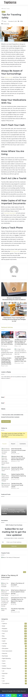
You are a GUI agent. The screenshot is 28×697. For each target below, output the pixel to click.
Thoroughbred (5, 683)
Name (3, 397)
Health (3, 641)
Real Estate (5, 656)
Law (3, 671)
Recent (13, 443)
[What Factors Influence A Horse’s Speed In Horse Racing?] (5, 592)
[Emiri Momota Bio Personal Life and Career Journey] (6, 451)
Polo (3, 678)
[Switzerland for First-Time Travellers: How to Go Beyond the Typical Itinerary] (7, 334)
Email (3, 403)
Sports (3, 661)
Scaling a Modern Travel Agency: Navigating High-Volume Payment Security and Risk (6, 361)
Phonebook (5, 631)
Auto (3, 676)
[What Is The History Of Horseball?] (5, 585)
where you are (9, 77)
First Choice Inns (15, 251)
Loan (3, 680)
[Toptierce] (10, 2)
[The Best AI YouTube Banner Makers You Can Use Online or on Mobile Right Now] (21, 334)
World (3, 626)
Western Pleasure (6, 668)
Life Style (4, 643)
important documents (10, 213)
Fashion (4, 646)
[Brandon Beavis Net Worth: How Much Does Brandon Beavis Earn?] (6, 460)
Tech (3, 633)
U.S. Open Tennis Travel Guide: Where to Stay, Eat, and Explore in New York (20, 359)
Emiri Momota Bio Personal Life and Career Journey (18, 450)
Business (4, 638)
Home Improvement (7, 651)
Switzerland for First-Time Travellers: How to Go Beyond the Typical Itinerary (7, 342)
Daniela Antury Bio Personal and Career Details (17, 485)
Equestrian (4, 673)
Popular (4, 443)
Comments (23, 443)
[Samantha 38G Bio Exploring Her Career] (6, 469)
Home (4, 8)
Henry (5, 21)
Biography (4, 628)
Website (3, 408)
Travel (8, 8)
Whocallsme (5, 648)
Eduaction (4, 653)
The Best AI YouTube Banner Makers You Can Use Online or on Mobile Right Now (21, 342)
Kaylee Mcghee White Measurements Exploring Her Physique (18, 476)
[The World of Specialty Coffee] (5, 611)
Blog (3, 636)
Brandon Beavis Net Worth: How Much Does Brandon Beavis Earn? (18, 458)
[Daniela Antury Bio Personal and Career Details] (6, 486)
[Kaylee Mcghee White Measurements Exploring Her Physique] (6, 477)
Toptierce (4, 623)
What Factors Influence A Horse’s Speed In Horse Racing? (18, 591)
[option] (14, 506)
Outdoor (4, 666)
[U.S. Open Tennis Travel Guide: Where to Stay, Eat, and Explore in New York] (21, 351)
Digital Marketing (6, 658)
